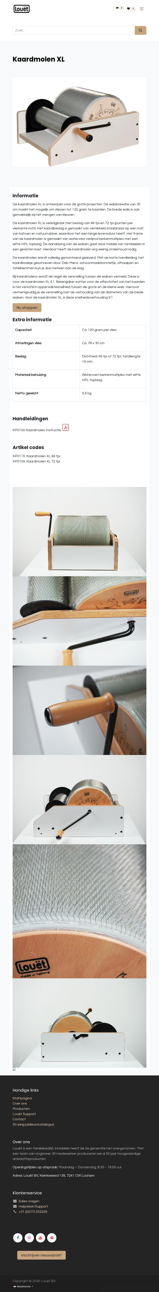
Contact (19, 1119)
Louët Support (24, 1114)
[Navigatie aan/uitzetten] (141, 9)
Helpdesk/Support (33, 1206)
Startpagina (22, 1098)
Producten (21, 1109)
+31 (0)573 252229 (33, 1212)
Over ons (20, 1103)
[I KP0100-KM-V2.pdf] (65, 427)
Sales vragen (29, 1201)
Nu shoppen (27, 307)
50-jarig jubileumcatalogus (33, 1124)
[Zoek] (140, 30)
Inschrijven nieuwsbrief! (41, 1255)
